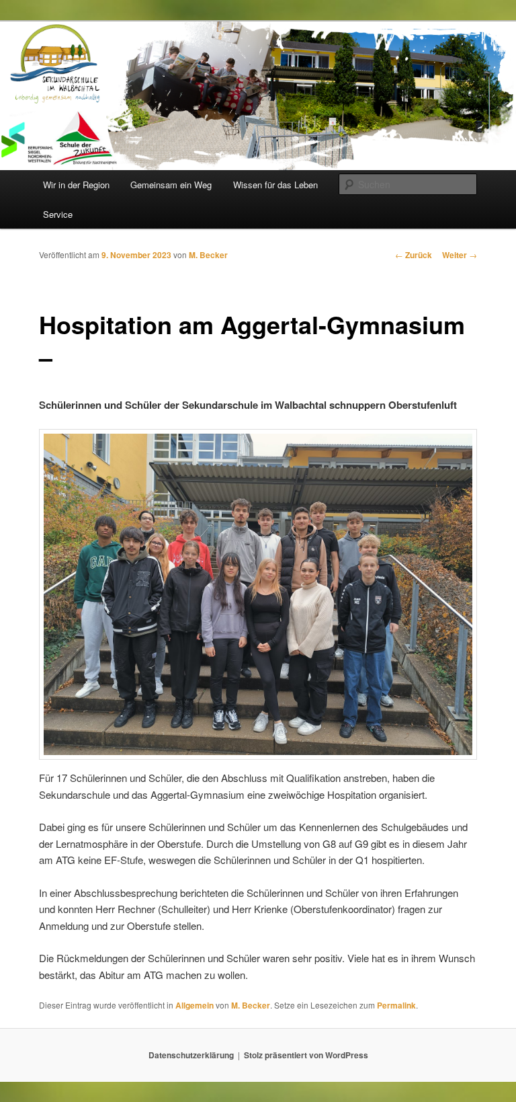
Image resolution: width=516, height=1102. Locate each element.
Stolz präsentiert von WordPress (306, 1055)
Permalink (396, 1005)
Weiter (459, 255)
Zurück (413, 255)
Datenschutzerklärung (191, 1055)
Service (58, 214)
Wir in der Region (76, 184)
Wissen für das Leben (275, 184)
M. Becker (208, 255)
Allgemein (194, 1005)
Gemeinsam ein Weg (171, 184)
